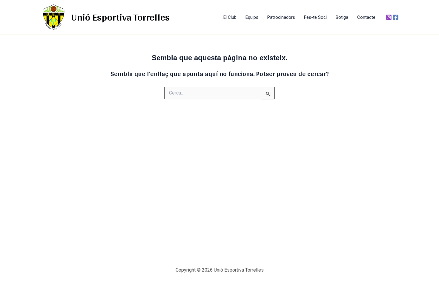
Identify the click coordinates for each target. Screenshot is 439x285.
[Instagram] (389, 17)
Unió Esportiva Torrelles (120, 17)
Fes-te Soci (315, 17)
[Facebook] (396, 17)
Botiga (342, 17)
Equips (251, 17)
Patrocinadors (281, 17)
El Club (230, 17)
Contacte (366, 17)
